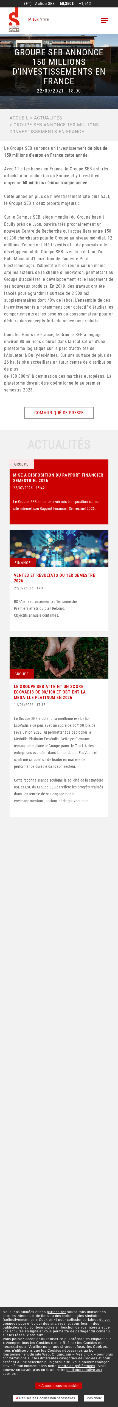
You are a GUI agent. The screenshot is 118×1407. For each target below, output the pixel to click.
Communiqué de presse (59, 412)
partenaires (56, 1312)
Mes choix (94, 1398)
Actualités (48, 118)
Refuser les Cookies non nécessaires (46, 1398)
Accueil (19, 118)
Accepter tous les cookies (60, 1386)
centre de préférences (76, 1366)
